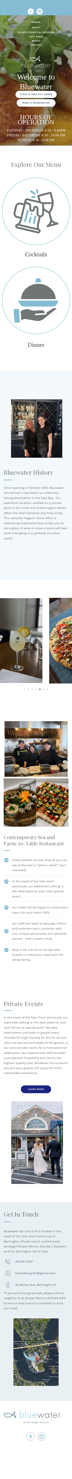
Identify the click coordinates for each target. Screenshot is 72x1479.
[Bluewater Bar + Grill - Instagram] (40, 11)
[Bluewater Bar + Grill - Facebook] (31, 11)
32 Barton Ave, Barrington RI (35, 1285)
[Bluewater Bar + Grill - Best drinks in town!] (36, 211)
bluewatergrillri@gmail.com (35, 1273)
